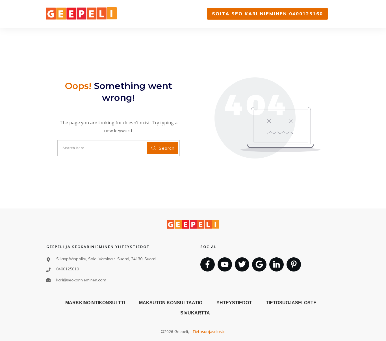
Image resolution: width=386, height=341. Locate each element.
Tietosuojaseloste (208, 331)
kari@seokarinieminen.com (81, 280)
